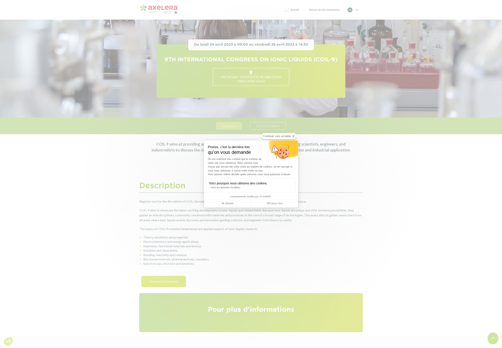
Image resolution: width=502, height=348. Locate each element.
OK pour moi (274, 203)
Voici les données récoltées (225, 187)
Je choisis (227, 203)
